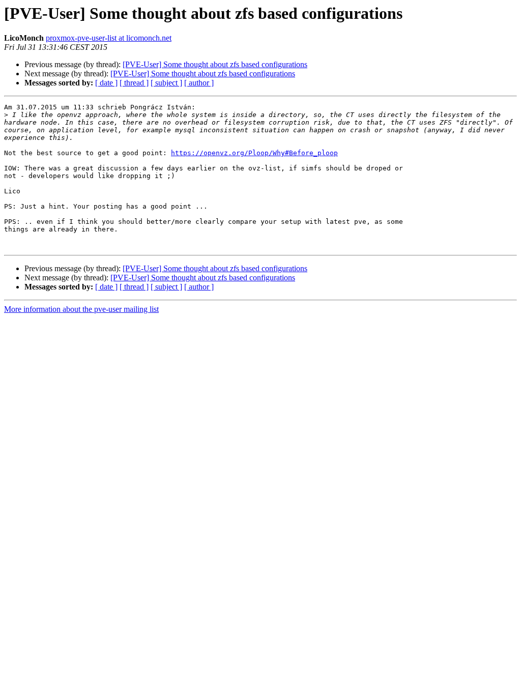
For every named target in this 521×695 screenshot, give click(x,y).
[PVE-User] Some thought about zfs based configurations (215, 64)
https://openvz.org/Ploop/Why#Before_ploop (254, 153)
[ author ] (199, 82)
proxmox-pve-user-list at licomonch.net (108, 38)
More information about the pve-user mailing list (81, 309)
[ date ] (106, 82)
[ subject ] (166, 82)
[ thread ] (134, 82)
